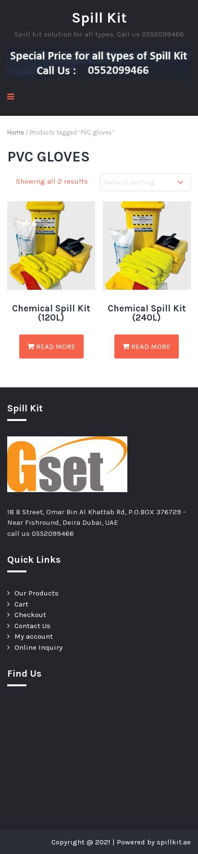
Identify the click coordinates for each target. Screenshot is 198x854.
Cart (21, 604)
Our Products (36, 593)
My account (33, 636)
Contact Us (32, 625)
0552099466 (53, 533)
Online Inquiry (38, 647)
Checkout (30, 614)
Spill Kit (99, 17)
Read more (54, 346)
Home (15, 132)
